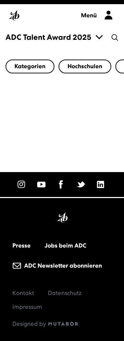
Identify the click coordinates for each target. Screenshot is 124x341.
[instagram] (22, 184)
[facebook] (62, 184)
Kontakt (23, 293)
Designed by (30, 323)
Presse (21, 245)
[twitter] (82, 184)
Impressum (27, 307)
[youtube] (42, 184)
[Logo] (41, 13)
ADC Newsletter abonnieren (62, 265)
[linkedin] (102, 184)
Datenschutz (65, 293)
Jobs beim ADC (65, 245)
